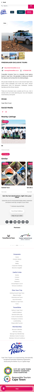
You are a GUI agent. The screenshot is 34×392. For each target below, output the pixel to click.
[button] (10, 245)
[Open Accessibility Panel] (3, 388)
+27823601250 (27, 70)
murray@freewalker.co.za (11, 70)
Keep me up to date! (17, 215)
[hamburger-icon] (12, 12)
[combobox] (14, 6)
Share (4, 23)
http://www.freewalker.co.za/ (12, 67)
